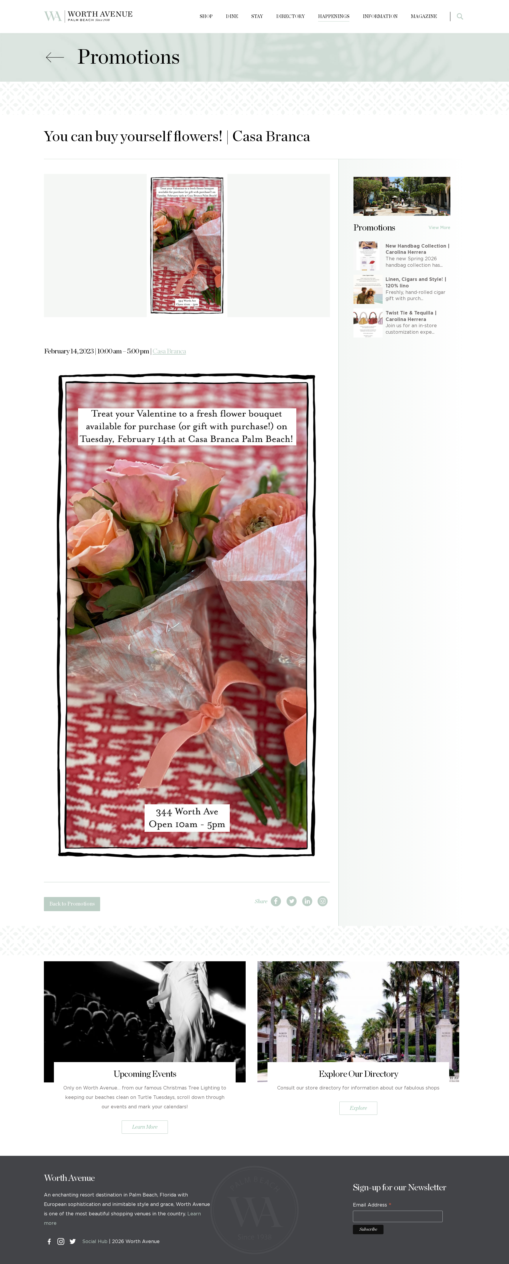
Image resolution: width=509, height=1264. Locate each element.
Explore (358, 1108)
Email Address (372, 1205)
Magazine (424, 16)
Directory (290, 16)
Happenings (333, 16)
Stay (257, 16)
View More (439, 228)
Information (380, 16)
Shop (206, 16)
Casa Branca (169, 351)
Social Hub (95, 1241)
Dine (232, 16)
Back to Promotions (72, 904)
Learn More (145, 1127)
